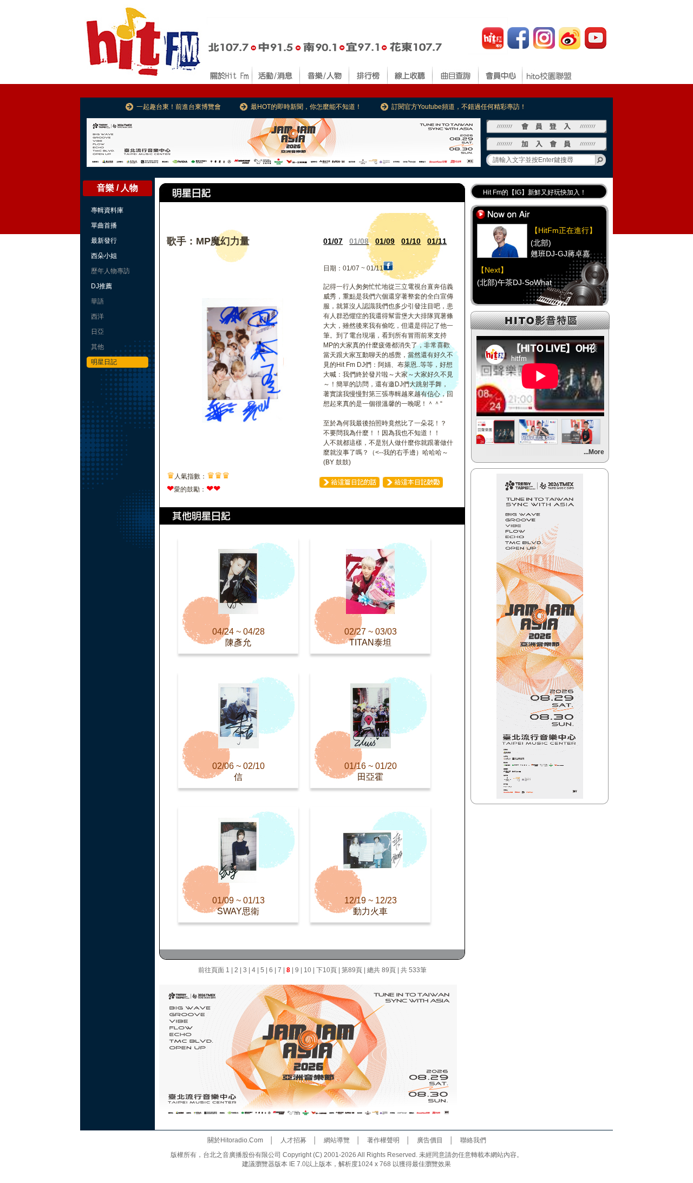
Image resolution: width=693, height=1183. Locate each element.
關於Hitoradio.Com (235, 1140)
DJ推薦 (101, 286)
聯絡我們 (473, 1140)
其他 (97, 347)
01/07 (333, 241)
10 (307, 970)
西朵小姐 (104, 256)
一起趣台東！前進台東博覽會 (178, 107)
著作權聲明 (383, 1140)
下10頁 (326, 970)
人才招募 (293, 1140)
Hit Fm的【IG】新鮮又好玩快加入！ (534, 192)
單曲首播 (104, 225)
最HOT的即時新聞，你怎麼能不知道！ (306, 107)
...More (594, 452)
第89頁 (352, 970)
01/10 (411, 241)
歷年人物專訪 (110, 271)
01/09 (385, 241)
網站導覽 (337, 1140)
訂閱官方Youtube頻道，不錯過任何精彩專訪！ (458, 107)
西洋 (97, 316)
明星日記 (104, 362)
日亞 (97, 331)
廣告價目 (430, 1140)
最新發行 (104, 240)
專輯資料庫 (107, 210)
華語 (97, 301)
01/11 (437, 241)
